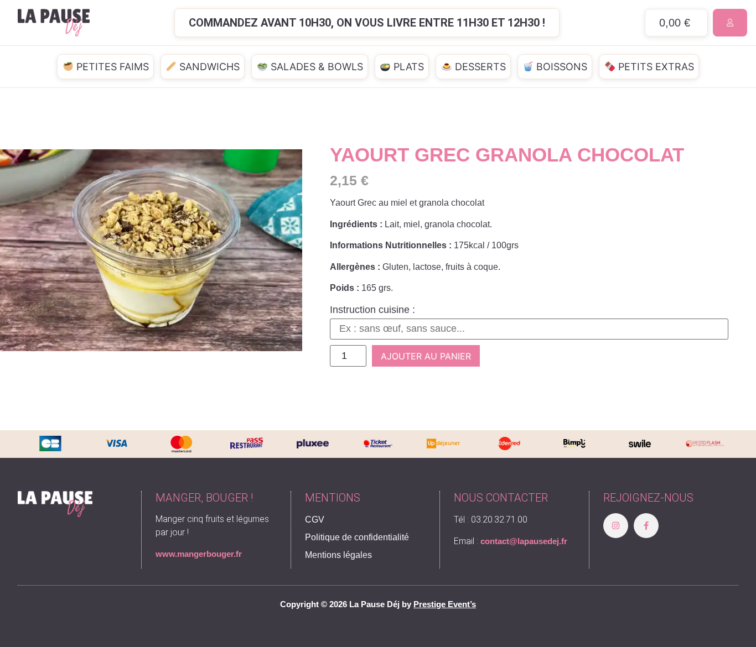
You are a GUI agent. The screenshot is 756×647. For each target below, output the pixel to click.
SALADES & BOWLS (315, 66)
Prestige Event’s (444, 604)
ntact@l (505, 541)
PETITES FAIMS (111, 66)
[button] (367, 22)
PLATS (407, 66)
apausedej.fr (543, 541)
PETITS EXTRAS (654, 66)
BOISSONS (560, 66)
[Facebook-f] (646, 525)
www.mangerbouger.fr (199, 554)
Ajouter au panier (426, 356)
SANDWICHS (208, 66)
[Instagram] (615, 525)
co (485, 541)
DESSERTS (479, 66)
